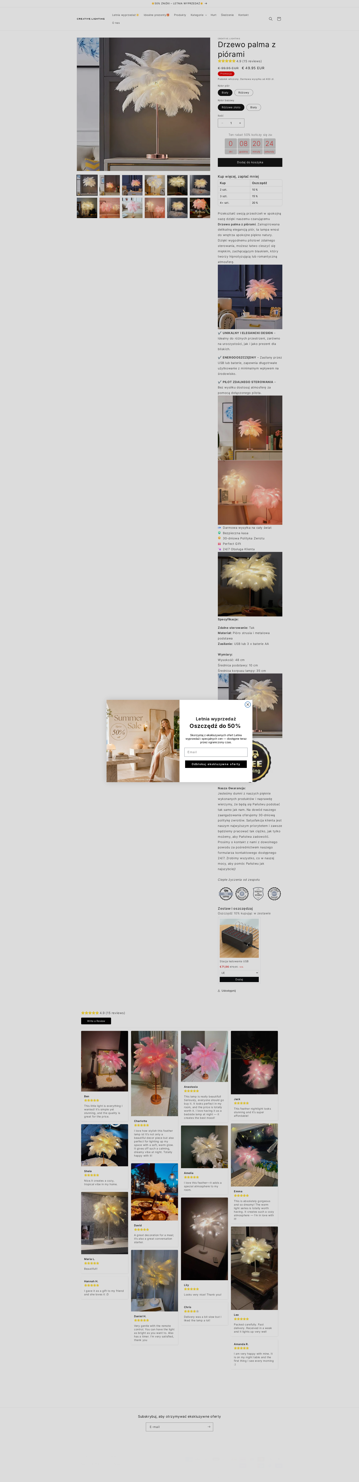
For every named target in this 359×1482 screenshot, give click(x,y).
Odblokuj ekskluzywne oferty (216, 764)
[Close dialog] (248, 704)
